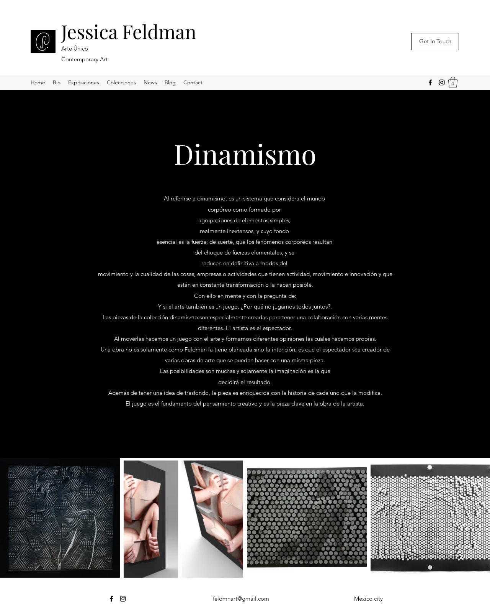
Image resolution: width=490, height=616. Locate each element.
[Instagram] (442, 82)
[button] (452, 82)
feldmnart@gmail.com (241, 598)
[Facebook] (430, 82)
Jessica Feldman (128, 31)
